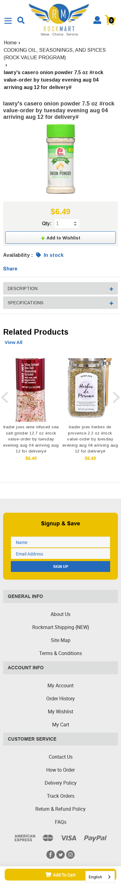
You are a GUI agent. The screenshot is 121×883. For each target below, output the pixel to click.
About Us (60, 614)
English (95, 877)
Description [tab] (23, 288)
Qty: (47, 223)
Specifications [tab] (25, 302)
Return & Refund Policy (60, 808)
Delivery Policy (61, 782)
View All (13, 342)
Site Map (60, 640)
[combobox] (100, 877)
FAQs (60, 821)
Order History (60, 698)
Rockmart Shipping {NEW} (60, 627)
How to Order (60, 769)
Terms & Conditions (60, 653)
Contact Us (61, 756)
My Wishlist (60, 711)
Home (10, 42)
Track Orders (60, 795)
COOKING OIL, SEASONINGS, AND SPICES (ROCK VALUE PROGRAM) (55, 53)
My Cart (60, 724)
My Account (60, 685)
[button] (60, 237)
